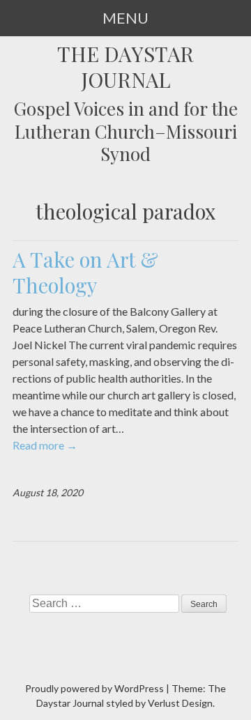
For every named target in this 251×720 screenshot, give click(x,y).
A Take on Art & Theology (85, 271)
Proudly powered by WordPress (94, 688)
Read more (45, 445)
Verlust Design (180, 703)
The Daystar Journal (125, 67)
